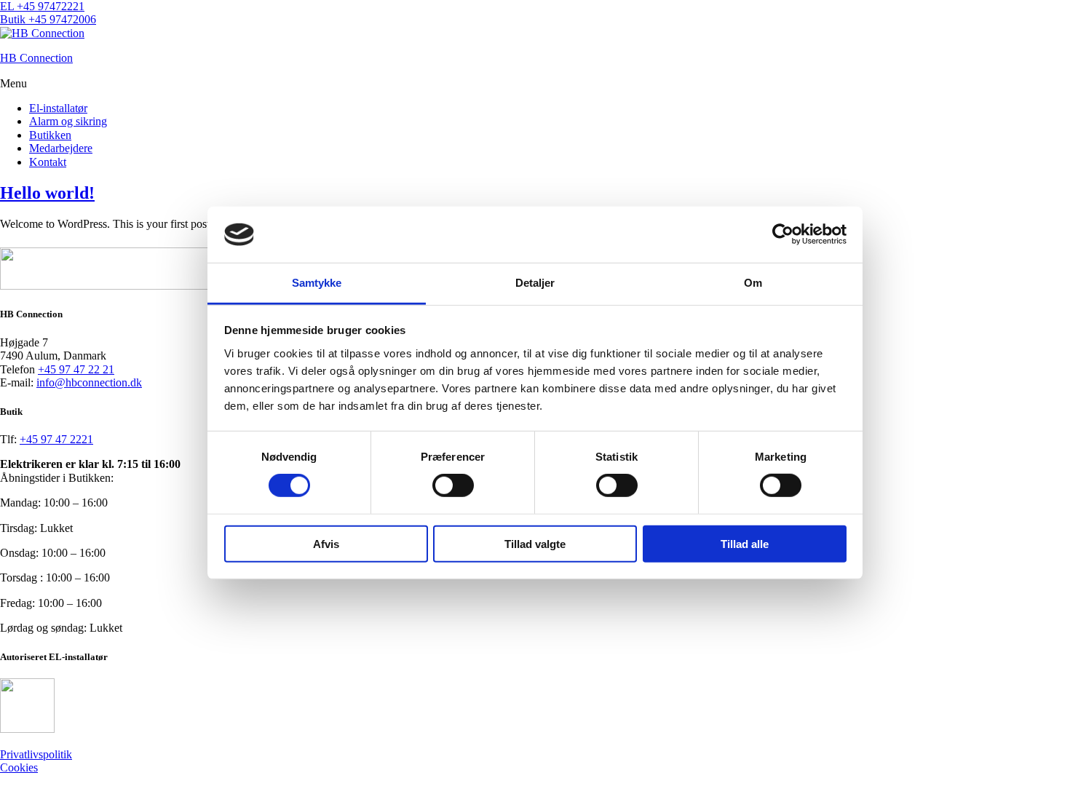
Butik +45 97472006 (48, 19)
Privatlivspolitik (36, 754)
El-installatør (58, 108)
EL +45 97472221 (42, 6)
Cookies (19, 767)
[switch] (453, 485)
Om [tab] (753, 283)
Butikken (50, 135)
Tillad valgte (535, 543)
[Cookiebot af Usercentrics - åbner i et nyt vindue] (783, 234)
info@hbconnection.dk (89, 382)
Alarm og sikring (68, 121)
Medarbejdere (60, 148)
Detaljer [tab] (535, 283)
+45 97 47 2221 (56, 439)
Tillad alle (745, 543)
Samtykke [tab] (317, 283)
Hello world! (47, 192)
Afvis (326, 543)
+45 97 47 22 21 (76, 369)
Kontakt (47, 162)
